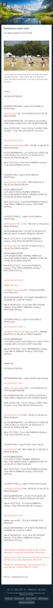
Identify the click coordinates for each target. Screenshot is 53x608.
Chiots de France (19, 598)
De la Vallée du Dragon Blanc (26, 9)
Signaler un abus (31, 598)
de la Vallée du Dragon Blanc (26, 589)
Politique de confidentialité (26, 602)
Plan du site (8, 598)
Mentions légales (43, 598)
